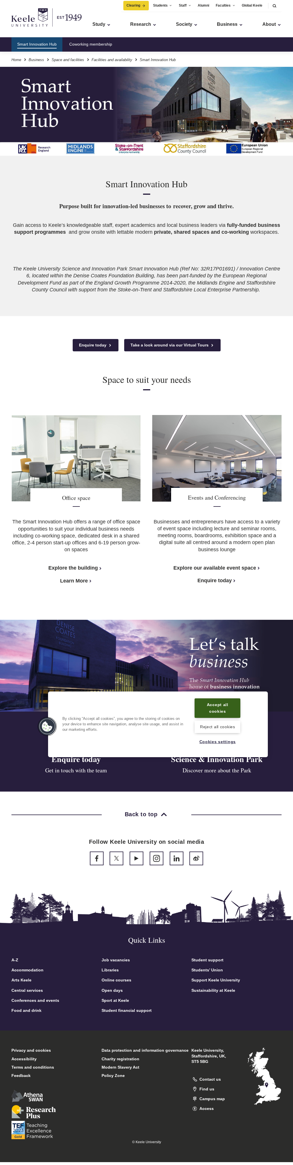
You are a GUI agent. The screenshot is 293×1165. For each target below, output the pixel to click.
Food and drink (26, 1010)
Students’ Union (207, 970)
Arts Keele (21, 980)
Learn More (74, 581)
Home (16, 60)
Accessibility (24, 1059)
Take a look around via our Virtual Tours (170, 345)
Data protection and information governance (145, 1050)
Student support (207, 960)
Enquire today (93, 345)
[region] (158, 724)
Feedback (21, 1075)
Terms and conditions (32, 1067)
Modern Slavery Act (120, 1067)
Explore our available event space (214, 568)
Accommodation (27, 970)
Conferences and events (35, 1000)
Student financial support (127, 1010)
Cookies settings (217, 741)
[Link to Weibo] (196, 858)
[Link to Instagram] (156, 858)
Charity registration (120, 1059)
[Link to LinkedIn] (176, 858)
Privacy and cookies (31, 1050)
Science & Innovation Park (217, 759)
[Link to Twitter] (116, 858)
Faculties (223, 5)
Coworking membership (90, 44)
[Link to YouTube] (136, 858)
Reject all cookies (217, 726)
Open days (112, 990)
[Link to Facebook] (97, 858)
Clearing (133, 5)
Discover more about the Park (217, 770)
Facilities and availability (112, 60)
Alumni (203, 5)
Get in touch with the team (76, 770)
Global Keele (252, 5)
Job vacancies (116, 960)
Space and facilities (68, 60)
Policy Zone (113, 1075)
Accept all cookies (217, 708)
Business (36, 60)
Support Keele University (215, 980)
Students (160, 5)
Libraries (110, 970)
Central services (27, 990)
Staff (183, 5)
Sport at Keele (115, 1000)
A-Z (14, 960)
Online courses (116, 980)
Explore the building (73, 568)
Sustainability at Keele (213, 990)
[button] (274, 5)
